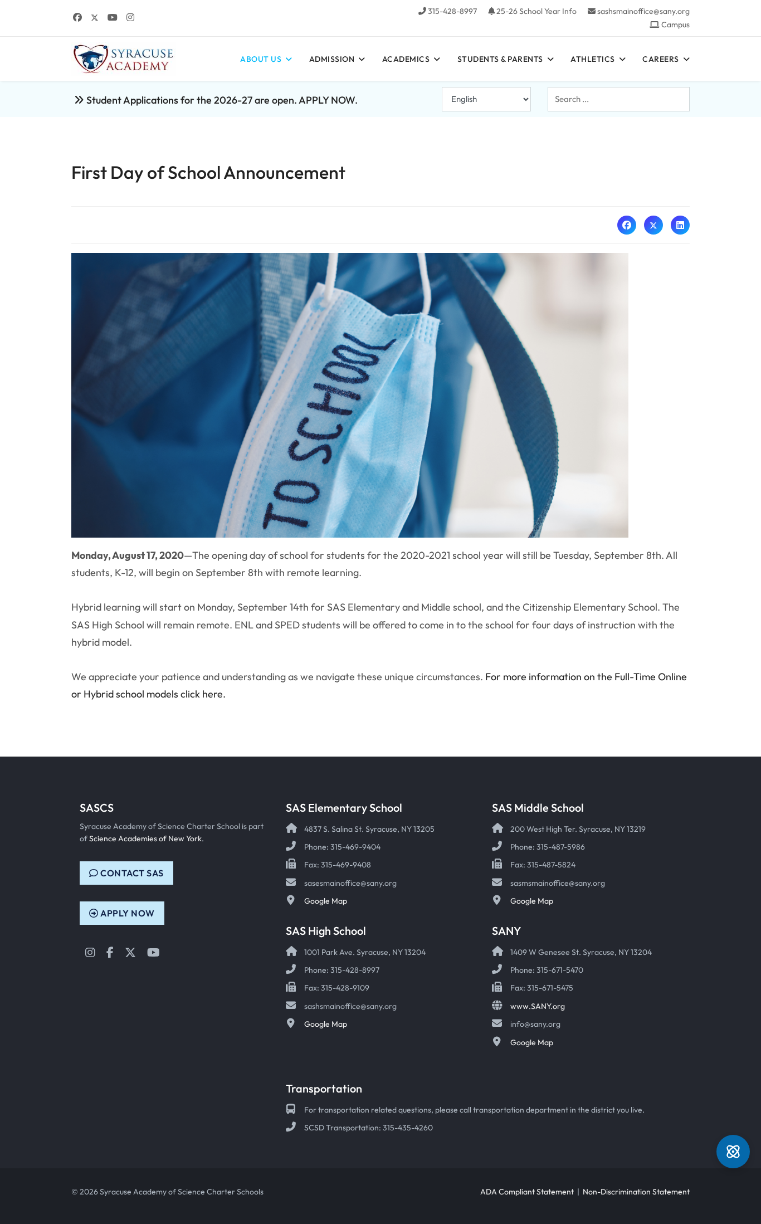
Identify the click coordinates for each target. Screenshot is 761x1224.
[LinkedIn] (680, 225)
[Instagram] (130, 17)
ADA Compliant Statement (527, 1192)
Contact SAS (131, 873)
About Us (260, 59)
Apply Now (127, 913)
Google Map (325, 901)
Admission (332, 59)
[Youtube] (113, 17)
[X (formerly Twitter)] (653, 225)
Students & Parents (500, 59)
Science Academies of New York (145, 838)
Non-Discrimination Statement (636, 1192)
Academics (406, 59)
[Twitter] (95, 17)
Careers (660, 59)
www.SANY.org (537, 1006)
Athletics (592, 59)
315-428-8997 (452, 11)
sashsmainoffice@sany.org (643, 11)
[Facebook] (77, 17)
